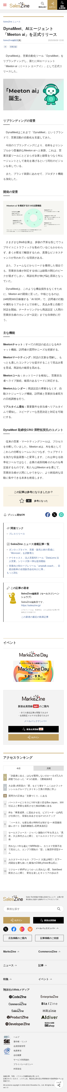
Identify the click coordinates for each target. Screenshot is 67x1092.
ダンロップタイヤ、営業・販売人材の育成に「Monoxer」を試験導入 (31, 551)
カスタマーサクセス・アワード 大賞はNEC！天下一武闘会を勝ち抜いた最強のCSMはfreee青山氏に (35, 861)
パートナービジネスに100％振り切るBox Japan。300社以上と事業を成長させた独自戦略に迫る (36, 804)
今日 (18, 768)
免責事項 (17, 1050)
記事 (41, 965)
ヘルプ (16, 1036)
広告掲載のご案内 (17, 938)
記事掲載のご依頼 (49, 938)
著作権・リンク (20, 1041)
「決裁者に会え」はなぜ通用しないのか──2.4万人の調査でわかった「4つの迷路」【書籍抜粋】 (35, 777)
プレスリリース (17, 533)
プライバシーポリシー (23, 1064)
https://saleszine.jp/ (31, 605)
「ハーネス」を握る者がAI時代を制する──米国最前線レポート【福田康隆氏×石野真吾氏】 (35, 824)
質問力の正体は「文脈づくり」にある (27, 795)
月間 (49, 768)
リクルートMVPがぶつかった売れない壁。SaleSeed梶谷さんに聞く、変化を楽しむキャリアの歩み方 (35, 871)
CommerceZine (47, 951)
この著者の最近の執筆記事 (34, 616)
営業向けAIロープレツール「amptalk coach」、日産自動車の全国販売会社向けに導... (34, 567)
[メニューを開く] (5, 5)
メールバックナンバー (35, 721)
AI (5, 47)
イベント (43, 979)
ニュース (8, 965)
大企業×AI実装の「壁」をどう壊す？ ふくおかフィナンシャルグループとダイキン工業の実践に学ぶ (35, 787)
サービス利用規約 (21, 1059)
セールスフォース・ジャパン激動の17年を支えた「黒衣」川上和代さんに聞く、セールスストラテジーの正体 (35, 836)
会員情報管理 (19, 1046)
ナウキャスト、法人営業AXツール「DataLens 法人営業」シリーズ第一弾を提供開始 (34, 559)
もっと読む (12, 572)
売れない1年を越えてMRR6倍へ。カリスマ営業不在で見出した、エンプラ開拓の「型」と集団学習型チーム (35, 849)
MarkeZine (9, 951)
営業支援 (13, 47)
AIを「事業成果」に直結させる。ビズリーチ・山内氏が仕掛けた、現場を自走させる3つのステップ (35, 814)
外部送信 (17, 1068)
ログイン (35, 737)
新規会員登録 (35, 729)
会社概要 (17, 1055)
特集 (5, 979)
